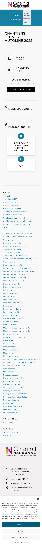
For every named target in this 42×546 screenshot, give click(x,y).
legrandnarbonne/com (21, 483)
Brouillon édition (10, 205)
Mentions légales (10, 321)
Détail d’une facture (12, 287)
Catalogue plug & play (13, 215)
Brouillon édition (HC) (12, 208)
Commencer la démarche (21, 89)
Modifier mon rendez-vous (15, 365)
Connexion (8, 240)
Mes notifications (10, 350)
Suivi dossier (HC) (10, 409)
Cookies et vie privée (12, 249)
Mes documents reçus (13, 334)
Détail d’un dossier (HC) (13, 281)
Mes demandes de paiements (16, 328)
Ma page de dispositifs (13, 318)
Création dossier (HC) (12, 265)
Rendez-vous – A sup (12, 406)
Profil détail (8, 403)
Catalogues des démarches (15, 218)
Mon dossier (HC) (10, 372)
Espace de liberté (11, 315)
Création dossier (10, 262)
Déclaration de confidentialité (16, 268)
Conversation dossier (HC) (14, 246)
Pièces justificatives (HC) (13, 387)
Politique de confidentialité (15, 394)
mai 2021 (7, 435)
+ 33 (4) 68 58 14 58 (19, 479)
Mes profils (8, 353)
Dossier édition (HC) (12, 303)
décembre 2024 (10, 432)
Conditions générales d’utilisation (17, 237)
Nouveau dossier (10, 375)
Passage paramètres (12, 381)
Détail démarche (10, 290)
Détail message (10, 293)
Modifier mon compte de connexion (19, 362)
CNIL (5, 230)
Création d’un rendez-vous (15, 256)
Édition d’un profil (11, 312)
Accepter (21, 525)
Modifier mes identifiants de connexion (20, 359)
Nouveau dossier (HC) (12, 378)
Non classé (8, 422)
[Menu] (32, 4)
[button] (38, 498)
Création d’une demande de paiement (20, 259)
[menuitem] (32, 4)
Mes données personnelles (15, 337)
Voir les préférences (21, 537)
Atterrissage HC (10, 199)
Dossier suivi (8, 306)
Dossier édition (9, 299)
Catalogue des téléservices (15, 212)
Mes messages (9, 347)
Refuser (21, 531)
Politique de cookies (12, 400)
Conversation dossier (12, 243)
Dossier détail (9, 296)
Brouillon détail (10, 202)
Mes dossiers (8, 340)
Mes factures (9, 343)
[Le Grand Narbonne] (18, 4)
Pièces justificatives (11, 384)
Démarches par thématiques (16, 277)
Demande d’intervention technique (19, 271)
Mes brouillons (9, 325)
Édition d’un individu (12, 309)
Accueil (6, 196)
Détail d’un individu (11, 284)
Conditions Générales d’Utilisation (17, 234)
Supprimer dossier (11, 413)
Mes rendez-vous (10, 356)
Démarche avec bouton (14, 274)
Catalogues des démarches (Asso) (18, 221)
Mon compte (9, 369)
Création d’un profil (11, 252)
